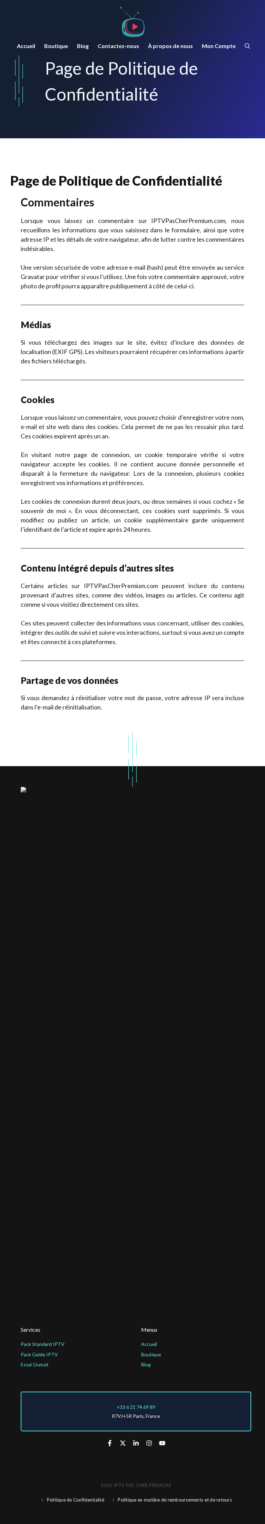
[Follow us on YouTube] (162, 1443)
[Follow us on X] (123, 1443)
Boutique (56, 46)
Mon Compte (219, 46)
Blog (83, 46)
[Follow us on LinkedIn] (136, 1443)
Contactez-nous (118, 46)
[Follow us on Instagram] (149, 1443)
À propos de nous (170, 46)
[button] (247, 46)
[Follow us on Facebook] (110, 1443)
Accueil (26, 46)
